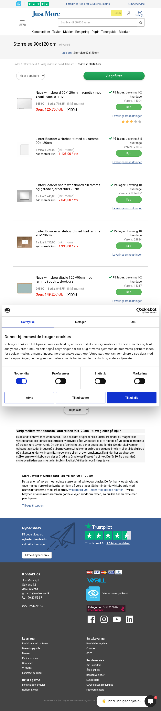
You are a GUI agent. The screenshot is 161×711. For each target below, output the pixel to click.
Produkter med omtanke (35, 643)
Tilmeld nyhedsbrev (37, 555)
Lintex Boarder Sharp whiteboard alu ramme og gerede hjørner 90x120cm (68, 187)
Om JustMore (93, 665)
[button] (141, 22)
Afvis (29, 397)
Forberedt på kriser (32, 673)
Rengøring (82, 32)
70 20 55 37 (35, 597)
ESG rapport (92, 680)
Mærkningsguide (31, 648)
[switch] (60, 381)
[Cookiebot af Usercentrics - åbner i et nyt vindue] (139, 310)
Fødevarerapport (95, 689)
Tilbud (116, 13)
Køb (128, 107)
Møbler (68, 32)
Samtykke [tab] (28, 321)
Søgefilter (114, 76)
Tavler (16, 64)
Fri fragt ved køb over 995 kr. (87, 3)
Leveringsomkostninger (127, 115)
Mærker (124, 32)
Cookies (90, 648)
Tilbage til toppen (33, 505)
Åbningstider (93, 670)
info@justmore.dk (38, 593)
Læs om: (67, 52)
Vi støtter (27, 668)
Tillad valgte (80, 397)
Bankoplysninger (95, 675)
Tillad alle (131, 397)
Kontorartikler (41, 32)
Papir (95, 32)
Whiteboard (30, 64)
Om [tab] (133, 321)
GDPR (89, 653)
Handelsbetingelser (97, 643)
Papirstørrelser (30, 658)
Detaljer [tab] (80, 321)
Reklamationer (30, 689)
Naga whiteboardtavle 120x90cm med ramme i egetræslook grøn (64, 279)
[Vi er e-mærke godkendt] (18, 3)
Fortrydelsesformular (33, 684)
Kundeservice (136, 4)
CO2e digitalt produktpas (99, 684)
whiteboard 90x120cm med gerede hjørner (96, 490)
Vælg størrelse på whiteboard (57, 64)
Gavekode (27, 663)
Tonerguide (108, 32)
